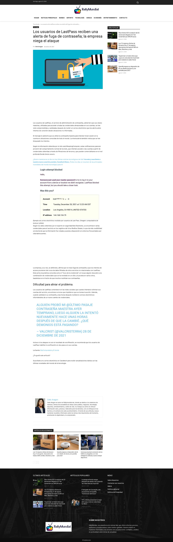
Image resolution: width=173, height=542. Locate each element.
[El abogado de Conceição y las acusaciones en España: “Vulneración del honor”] (75, 492)
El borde (56, 350)
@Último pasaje (79, 305)
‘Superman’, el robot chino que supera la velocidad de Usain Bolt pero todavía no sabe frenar (129, 58)
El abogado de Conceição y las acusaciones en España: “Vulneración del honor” (91, 491)
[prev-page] (34, 462)
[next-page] (37, 462)
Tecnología (36, 24)
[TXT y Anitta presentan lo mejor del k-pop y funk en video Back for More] (75, 502)
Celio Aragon (39, 46)
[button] (137, 2)
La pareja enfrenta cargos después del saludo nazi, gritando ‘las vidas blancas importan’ (92, 481)
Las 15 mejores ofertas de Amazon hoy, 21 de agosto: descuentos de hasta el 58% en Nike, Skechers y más (44, 453)
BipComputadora (46, 350)
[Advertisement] (68, 107)
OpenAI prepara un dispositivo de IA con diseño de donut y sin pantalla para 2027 (67, 453)
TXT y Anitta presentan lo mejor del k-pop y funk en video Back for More (92, 502)
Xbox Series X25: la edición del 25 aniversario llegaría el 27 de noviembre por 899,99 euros (129, 35)
